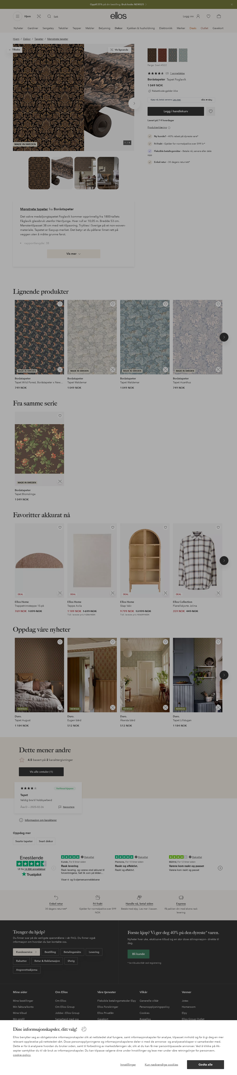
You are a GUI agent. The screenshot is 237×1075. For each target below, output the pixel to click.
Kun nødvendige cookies (161, 1064)
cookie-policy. (22, 1055)
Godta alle (205, 1064)
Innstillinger (128, 1064)
